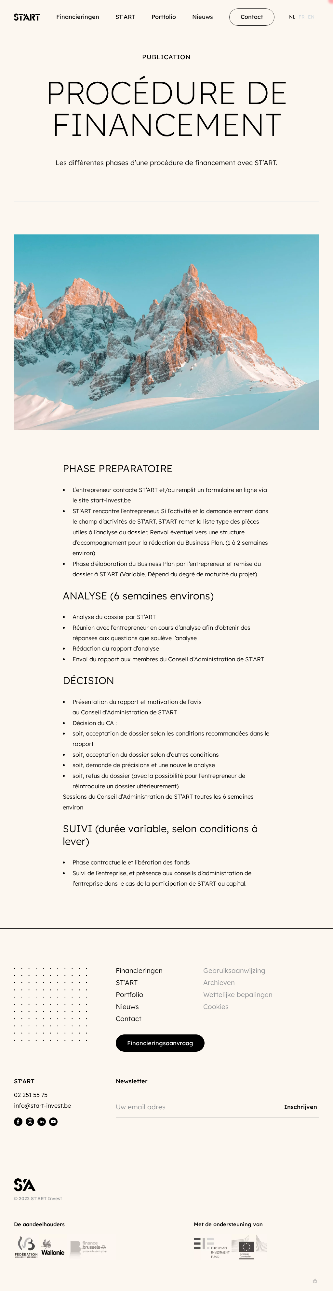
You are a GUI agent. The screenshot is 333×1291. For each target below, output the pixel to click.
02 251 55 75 (30, 1095)
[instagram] (30, 1121)
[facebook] (18, 1121)
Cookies (216, 1006)
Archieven (219, 982)
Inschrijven (300, 1106)
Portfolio (164, 17)
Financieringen (77, 17)
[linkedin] (41, 1121)
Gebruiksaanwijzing (234, 970)
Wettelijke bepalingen (238, 994)
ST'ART (125, 17)
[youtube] (53, 1121)
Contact (128, 1018)
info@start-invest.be (42, 1105)
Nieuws (202, 17)
